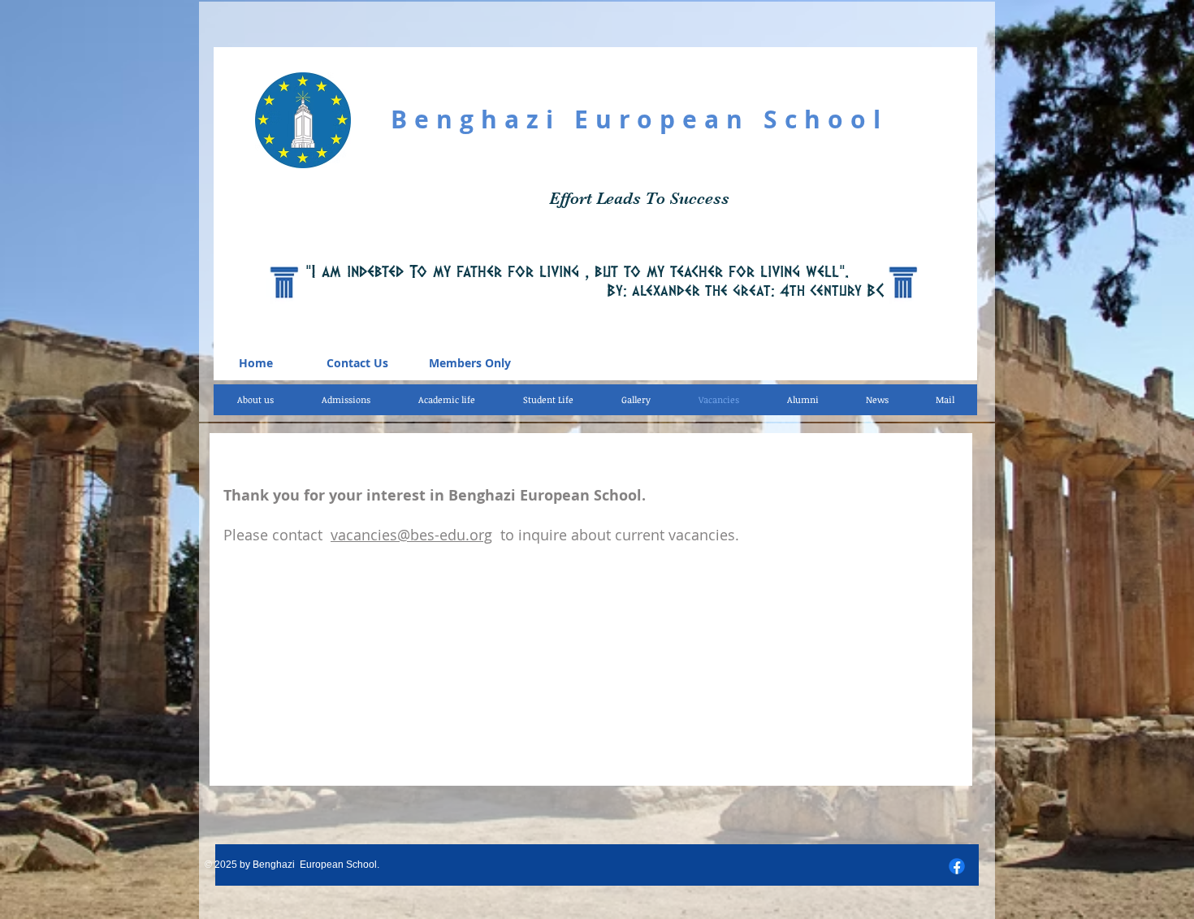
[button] (446, 399)
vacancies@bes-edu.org (411, 534)
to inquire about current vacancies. (615, 534)
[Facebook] (956, 866)
